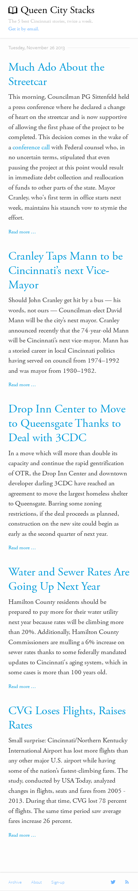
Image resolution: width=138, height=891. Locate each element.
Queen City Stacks (57, 10)
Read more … (22, 232)
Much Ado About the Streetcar (56, 74)
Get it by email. (23, 29)
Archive (15, 882)
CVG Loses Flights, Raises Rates (67, 718)
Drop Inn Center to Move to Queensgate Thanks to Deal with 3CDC (66, 423)
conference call (31, 147)
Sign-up (58, 882)
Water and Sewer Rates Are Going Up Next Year (68, 579)
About (36, 882)
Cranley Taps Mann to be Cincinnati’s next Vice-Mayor (65, 271)
